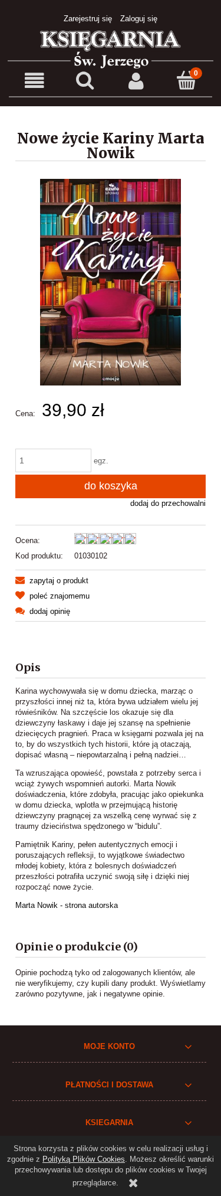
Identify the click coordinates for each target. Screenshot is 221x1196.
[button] (34, 81)
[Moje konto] (136, 81)
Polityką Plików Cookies (83, 1159)
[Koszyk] (186, 80)
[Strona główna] (111, 48)
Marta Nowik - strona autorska (66, 905)
